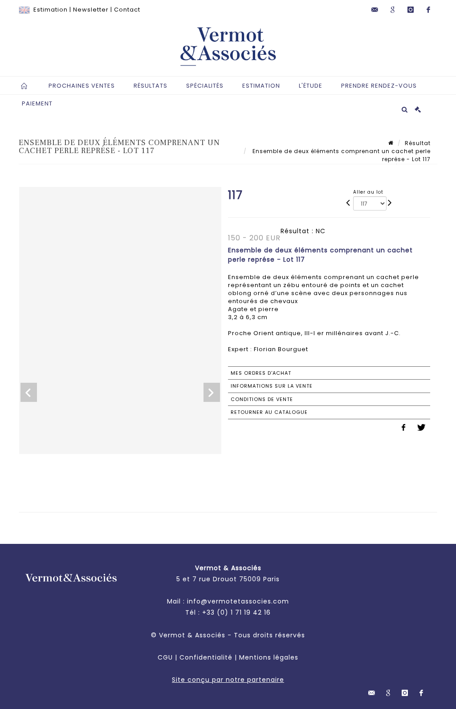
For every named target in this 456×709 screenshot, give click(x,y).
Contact (127, 9)
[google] (393, 10)
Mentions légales (268, 657)
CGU (165, 657)
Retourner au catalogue (269, 412)
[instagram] (410, 10)
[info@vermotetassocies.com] (375, 10)
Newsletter (91, 9)
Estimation (50, 9)
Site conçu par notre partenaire (228, 679)
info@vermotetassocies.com (238, 601)
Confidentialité (205, 657)
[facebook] (428, 10)
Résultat (418, 143)
